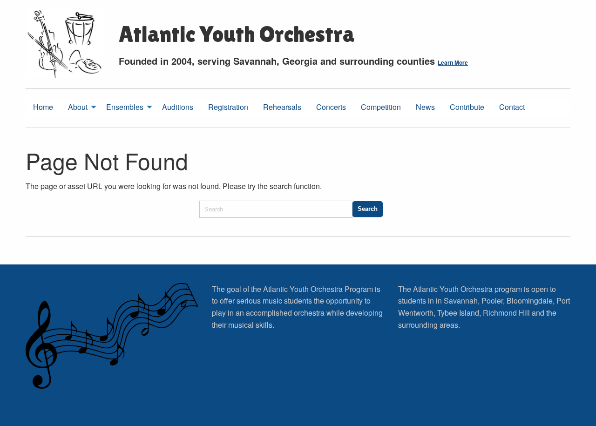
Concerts (331, 106)
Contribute (467, 106)
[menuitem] (43, 108)
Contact (512, 106)
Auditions (177, 106)
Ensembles (124, 106)
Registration (228, 106)
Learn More (453, 62)
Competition (381, 106)
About (78, 106)
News (425, 106)
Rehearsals (282, 106)
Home (43, 106)
